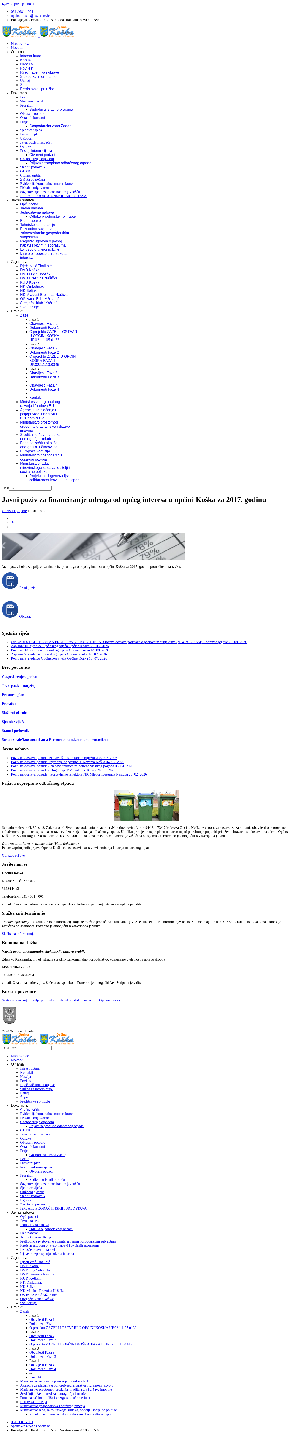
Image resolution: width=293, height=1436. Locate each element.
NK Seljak (28, 291)
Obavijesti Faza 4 (43, 385)
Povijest (26, 68)
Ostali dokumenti (32, 118)
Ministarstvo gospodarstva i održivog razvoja (42, 457)
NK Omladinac (32, 286)
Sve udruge (29, 307)
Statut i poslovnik (32, 167)
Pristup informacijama (36, 151)
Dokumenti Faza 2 (44, 352)
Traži (5, 488)
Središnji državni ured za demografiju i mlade (40, 437)
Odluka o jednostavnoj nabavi (53, 216)
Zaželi (25, 315)
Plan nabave (30, 221)
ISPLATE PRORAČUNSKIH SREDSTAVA (53, 196)
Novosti (17, 48)
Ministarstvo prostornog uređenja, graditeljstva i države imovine (45, 426)
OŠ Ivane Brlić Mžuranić (39, 299)
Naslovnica (20, 44)
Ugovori (26, 138)
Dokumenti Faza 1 (44, 328)
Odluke (25, 146)
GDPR (25, 171)
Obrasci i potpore (32, 113)
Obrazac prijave (13, 855)
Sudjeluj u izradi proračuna (51, 109)
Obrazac (24, 616)
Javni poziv (27, 588)
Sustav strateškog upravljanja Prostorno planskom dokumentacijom (55, 739)
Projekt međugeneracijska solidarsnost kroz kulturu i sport (54, 478)
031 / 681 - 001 (22, 11)
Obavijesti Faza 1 (43, 323)
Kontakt (35, 398)
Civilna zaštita (30, 175)
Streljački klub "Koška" (38, 303)
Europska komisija (35, 451)
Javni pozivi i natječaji (36, 142)
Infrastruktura (30, 56)
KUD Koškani (31, 282)
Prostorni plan (30, 134)
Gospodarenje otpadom (37, 159)
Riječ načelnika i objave (39, 72)
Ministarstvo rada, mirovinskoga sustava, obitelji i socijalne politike (45, 468)
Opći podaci (30, 204)
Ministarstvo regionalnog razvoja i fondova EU (40, 404)
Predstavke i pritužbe (37, 89)
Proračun (26, 105)
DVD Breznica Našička (39, 278)
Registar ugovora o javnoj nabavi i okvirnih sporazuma (43, 243)
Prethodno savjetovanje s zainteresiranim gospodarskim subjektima (44, 233)
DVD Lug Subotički (35, 274)
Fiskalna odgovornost (35, 188)
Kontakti (26, 60)
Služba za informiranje (38, 76)
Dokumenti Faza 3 (44, 377)
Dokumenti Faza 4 (44, 389)
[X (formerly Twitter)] (12, 523)
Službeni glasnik (32, 101)
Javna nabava (31, 208)
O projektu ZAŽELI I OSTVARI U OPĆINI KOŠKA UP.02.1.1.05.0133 (53, 336)
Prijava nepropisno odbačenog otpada (60, 163)
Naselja (26, 64)
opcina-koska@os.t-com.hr (30, 16)
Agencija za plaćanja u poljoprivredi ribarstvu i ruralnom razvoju (38, 414)
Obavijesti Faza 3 (43, 373)
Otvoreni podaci (42, 155)
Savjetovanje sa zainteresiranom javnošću (50, 192)
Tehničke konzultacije (37, 225)
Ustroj (25, 81)
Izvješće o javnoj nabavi (39, 249)
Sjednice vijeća (31, 130)
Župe (24, 85)
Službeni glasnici (14, 712)
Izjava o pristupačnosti (18, 4)
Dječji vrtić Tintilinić (36, 266)
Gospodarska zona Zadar (50, 126)
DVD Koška (29, 270)
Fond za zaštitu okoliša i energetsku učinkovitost (39, 445)
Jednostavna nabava (37, 212)
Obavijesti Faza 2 (43, 348)
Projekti (25, 122)
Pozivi (24, 97)
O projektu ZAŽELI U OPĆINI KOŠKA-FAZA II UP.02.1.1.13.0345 (53, 360)
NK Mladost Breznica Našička (44, 295)
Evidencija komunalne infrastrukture (46, 183)
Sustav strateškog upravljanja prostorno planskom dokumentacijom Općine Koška (61, 1000)
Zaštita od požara (32, 179)
